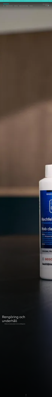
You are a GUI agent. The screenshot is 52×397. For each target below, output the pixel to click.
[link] (46, 5)
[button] (3, 5)
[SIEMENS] (6, 3)
